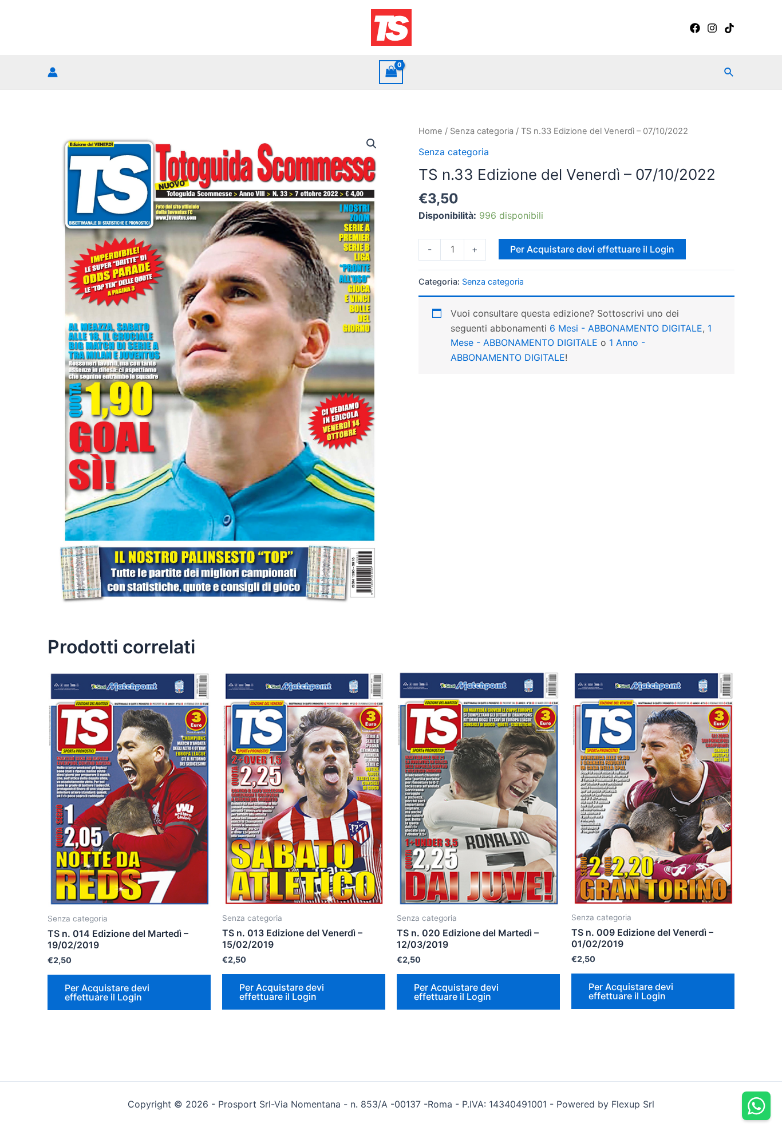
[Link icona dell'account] (53, 72)
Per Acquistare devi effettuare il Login (592, 249)
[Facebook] (695, 28)
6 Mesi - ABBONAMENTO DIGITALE (626, 328)
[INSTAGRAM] (712, 28)
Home (430, 131)
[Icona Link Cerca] (729, 72)
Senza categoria (482, 131)
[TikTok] (729, 28)
